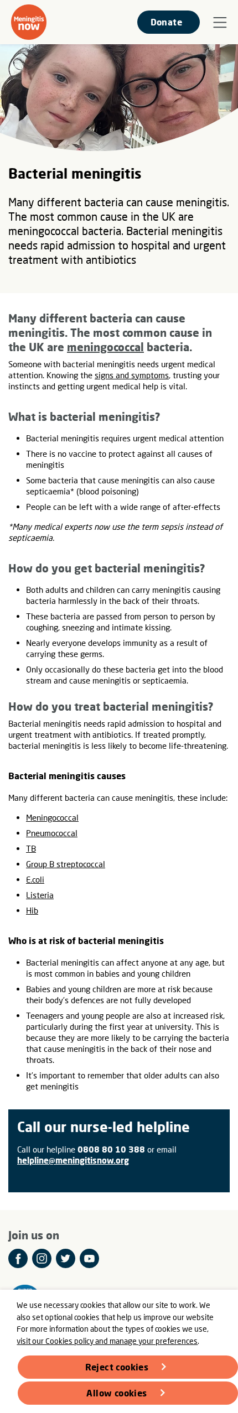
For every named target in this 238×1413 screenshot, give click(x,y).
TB (31, 848)
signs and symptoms (132, 375)
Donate (166, 22)
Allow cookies (116, 1393)
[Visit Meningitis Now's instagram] (41, 1258)
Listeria (40, 895)
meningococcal (105, 346)
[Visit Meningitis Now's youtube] (89, 1258)
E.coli (35, 879)
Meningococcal (52, 817)
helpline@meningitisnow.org (73, 1160)
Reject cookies (117, 1367)
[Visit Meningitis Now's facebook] (18, 1258)
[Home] (28, 22)
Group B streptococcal (65, 864)
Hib (32, 910)
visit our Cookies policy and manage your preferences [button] (107, 1341)
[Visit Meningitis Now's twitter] (65, 1258)
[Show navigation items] (220, 22)
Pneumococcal (51, 833)
